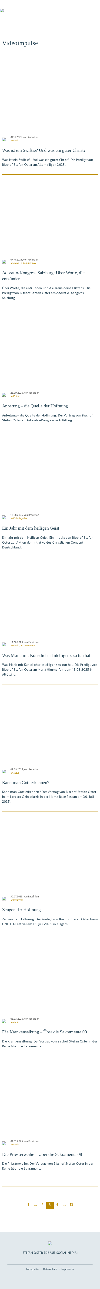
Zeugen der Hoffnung (21, 909)
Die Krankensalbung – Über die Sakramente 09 (44, 1031)
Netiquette (32, 1269)
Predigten (18, 899)
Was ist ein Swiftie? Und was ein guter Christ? (44, 150)
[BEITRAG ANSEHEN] (50, 94)
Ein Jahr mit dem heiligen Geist (30, 528)
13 (71, 1204)
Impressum (67, 1269)
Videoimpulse (20, 518)
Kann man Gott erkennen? (25, 782)
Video (16, 396)
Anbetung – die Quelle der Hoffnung (35, 405)
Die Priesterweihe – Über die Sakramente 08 (42, 1154)
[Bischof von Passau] (28, 14)
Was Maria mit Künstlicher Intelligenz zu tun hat (46, 655)
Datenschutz (50, 1269)
